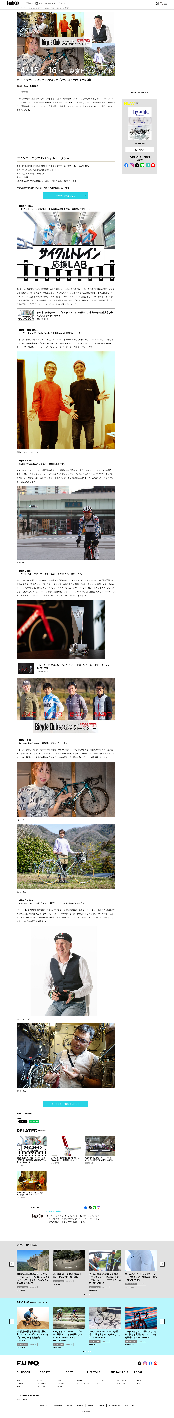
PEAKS (59, 1380)
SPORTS (33, 1287)
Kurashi (24, 1399)
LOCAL (138, 1372)
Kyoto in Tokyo (41, 1386)
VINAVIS (79, 1380)
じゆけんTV (121, 1383)
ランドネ (39, 1380)
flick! (98, 1383)
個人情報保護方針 (114, 1405)
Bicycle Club (25, 8)
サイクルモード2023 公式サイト (65, 1104)
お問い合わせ (57, 1405)
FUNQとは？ (44, 1405)
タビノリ (59, 1386)
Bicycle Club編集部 (53, 1211)
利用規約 (101, 1405)
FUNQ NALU (60, 1383)
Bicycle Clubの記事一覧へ (139, 92)
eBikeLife (19, 1386)
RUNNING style (41, 1383)
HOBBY (68, 1372)
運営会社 (69, 1405)
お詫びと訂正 (129, 1405)
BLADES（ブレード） (84, 1383)
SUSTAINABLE (119, 1372)
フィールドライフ (102, 1380)
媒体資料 (80, 1405)
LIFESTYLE (93, 1372)
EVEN (139, 1380)
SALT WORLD (121, 1380)
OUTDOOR (23, 1372)
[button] (11, 1264)
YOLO (18, 1399)
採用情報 (91, 1405)
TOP (18, 8)
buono (139, 1383)
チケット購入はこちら (65, 196)
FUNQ (18, 1380)
